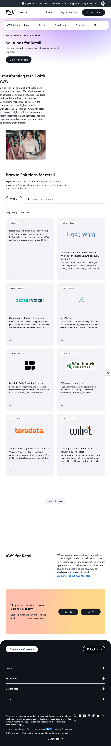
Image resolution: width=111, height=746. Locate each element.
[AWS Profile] (103, 3)
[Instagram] (89, 716)
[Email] (75, 721)
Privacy (9, 729)
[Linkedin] (84, 716)
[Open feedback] (107, 373)
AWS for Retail (12, 35)
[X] (75, 716)
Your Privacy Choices (36, 729)
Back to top (54, 738)
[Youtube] (98, 716)
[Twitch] (93, 716)
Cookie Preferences (63, 729)
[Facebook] (80, 716)
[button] (93, 12)
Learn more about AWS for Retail (73, 575)
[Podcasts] (103, 716)
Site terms (19, 729)
